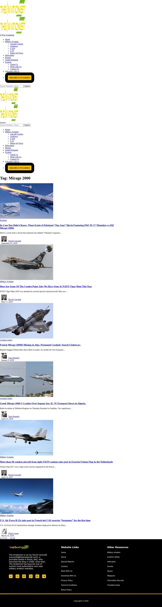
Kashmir (3, 220)
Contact (64, 566)
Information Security (115, 580)
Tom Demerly (13, 358)
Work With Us (66, 571)
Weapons (111, 576)
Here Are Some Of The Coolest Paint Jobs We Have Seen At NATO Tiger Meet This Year (46, 286)
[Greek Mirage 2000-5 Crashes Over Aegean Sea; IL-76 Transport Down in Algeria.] (26, 396)
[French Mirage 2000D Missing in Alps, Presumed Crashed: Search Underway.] (26, 338)
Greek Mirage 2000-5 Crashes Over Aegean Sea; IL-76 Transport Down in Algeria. (43, 403)
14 (14, 538)
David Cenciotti (14, 241)
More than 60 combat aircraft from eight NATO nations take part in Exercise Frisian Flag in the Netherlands (56, 462)
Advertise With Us (68, 576)
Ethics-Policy (66, 590)
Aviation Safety (6, 340)
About (63, 557)
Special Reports (67, 561)
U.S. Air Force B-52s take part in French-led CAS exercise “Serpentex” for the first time (45, 520)
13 (11, 538)
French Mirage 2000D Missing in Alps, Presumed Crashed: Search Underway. (40, 345)
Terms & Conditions (69, 585)
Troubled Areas (113, 585)
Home (63, 552)
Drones (110, 566)
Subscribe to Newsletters (19, 78)
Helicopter (111, 561)
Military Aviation (7, 281)
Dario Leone (13, 533)
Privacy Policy (67, 580)
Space (110, 571)
